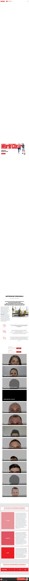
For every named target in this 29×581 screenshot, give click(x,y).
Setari (25, 579)
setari (6, 580)
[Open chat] (27, 579)
